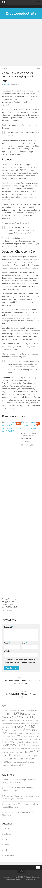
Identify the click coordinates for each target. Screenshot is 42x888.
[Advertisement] (21, 43)
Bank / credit (14, 711)
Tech (20, 759)
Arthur (7, 85)
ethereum (14, 736)
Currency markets (33, 733)
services (6, 759)
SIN (13, 759)
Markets (19, 748)
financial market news (32, 739)
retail (34, 756)
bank (5, 711)
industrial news (32, 745)
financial (19, 739)
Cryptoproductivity (21, 13)
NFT (5, 850)
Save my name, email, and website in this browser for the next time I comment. (20, 661)
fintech (16, 745)
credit (9, 727)
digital (5, 736)
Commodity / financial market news (17, 724)
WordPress (20, 880)
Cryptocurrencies (12, 730)
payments (25, 756)
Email (24, 643)
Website (7, 651)
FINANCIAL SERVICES (12, 742)
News (28, 752)
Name (7, 643)
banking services (30, 711)
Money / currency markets (15, 752)
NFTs (17, 756)
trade (11, 762)
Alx (35, 880)
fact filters (26, 736)
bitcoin (13, 714)
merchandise (29, 748)
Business (7, 720)
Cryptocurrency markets (17, 733)
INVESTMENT (8, 748)
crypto (5, 69)
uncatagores (9, 855)
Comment (8, 627)
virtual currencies (22, 762)
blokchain (22, 717)
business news (20, 720)
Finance (10, 739)
